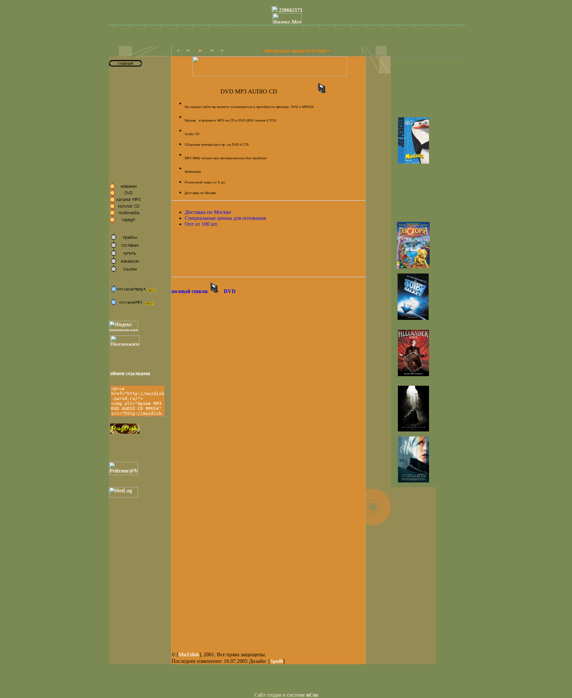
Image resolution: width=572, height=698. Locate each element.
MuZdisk (188, 654)
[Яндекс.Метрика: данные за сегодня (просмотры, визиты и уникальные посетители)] (287, 18)
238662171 (291, 10)
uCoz (312, 695)
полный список (189, 291)
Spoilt (276, 661)
